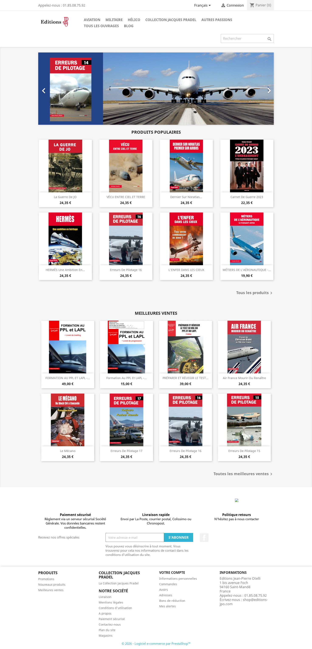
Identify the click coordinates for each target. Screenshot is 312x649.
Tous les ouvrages (101, 26)
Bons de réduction (172, 601)
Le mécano (67, 451)
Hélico (134, 19)
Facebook (204, 537)
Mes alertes (167, 606)
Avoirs (163, 590)
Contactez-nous (110, 624)
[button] (56, 88)
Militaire (114, 19)
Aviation (92, 19)
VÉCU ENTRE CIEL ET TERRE (126, 197)
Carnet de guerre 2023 (246, 197)
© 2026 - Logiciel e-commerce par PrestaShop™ (156, 643)
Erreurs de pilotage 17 (126, 451)
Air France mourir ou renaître (244, 378)
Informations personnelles (178, 579)
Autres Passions (216, 19)
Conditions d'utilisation (115, 608)
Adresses (165, 595)
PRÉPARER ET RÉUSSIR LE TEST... (185, 378)
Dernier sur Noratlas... (186, 197)
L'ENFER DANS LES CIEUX (186, 270)
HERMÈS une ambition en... (65, 270)
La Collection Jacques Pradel (119, 583)
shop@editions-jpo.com (244, 601)
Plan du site (107, 630)
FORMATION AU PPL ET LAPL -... (67, 378)
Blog (129, 26)
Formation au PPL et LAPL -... (126, 378)
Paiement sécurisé (112, 619)
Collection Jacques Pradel (170, 19)
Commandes (168, 584)
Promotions (46, 579)
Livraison (105, 597)
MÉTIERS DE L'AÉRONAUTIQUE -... (247, 270)
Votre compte (172, 572)
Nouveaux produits (51, 584)
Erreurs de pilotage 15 (244, 451)
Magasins (105, 635)
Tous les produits (255, 293)
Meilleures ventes (50, 590)
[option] (156, 88)
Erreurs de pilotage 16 (126, 270)
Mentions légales (111, 602)
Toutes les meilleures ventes (244, 474)
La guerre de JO (65, 197)
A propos (105, 613)
